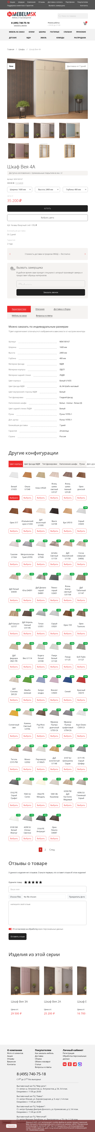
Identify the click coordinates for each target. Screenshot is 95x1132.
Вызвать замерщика (57, 5)
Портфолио (70, 2)
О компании (14, 1050)
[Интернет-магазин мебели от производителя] (21, 14)
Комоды (60, 37)
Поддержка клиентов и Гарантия (20, 5)
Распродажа (80, 37)
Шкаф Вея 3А (19, 1001)
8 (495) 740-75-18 (20, 22)
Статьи (38, 1064)
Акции (12, 2)
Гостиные (54, 32)
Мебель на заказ (16, 32)
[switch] (10, 929)
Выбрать (27, 498)
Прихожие (81, 32)
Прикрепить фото (77, 897)
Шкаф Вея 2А (52, 1001)
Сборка (38, 1059)
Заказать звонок (20, 25)
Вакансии (11, 1061)
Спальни (68, 32)
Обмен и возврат (42, 1061)
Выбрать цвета (47, 218)
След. (52, 849)
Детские (13, 37)
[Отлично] (26, 882)
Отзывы (41, 2)
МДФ (29, 37)
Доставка (39, 1056)
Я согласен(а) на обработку (38, 929)
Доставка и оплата (55, 2)
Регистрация (68, 1053)
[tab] (19, 309)
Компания (31, 2)
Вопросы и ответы (43, 1067)
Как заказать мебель (44, 1053)
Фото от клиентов (15, 1053)
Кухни (32, 32)
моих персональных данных (50, 929)
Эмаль (43, 37)
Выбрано (14, 498)
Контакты (84, 5)
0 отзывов (19, 183)
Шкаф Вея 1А (85, 1001)
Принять (11, 1126)
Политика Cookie (36, 1129)
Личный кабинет (73, 1050)
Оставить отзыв (18, 936)
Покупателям (82, 2)
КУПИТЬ (47, 208)
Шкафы (42, 32)
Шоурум (21, 2)
